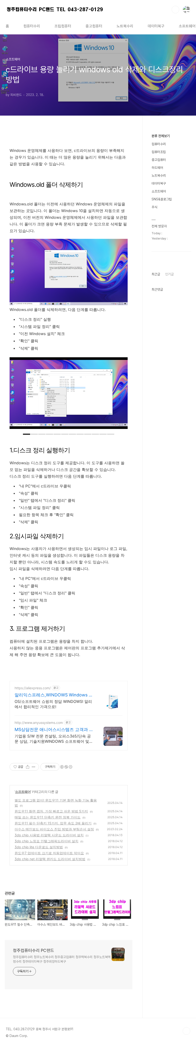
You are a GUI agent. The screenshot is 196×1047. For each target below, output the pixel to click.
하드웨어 (157, 168)
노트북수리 (125, 26)
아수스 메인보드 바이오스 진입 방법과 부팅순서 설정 (54, 829)
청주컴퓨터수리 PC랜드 (33, 950)
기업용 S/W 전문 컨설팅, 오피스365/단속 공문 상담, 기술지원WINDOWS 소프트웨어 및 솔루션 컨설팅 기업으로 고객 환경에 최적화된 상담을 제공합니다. (54, 739)
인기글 (169, 274)
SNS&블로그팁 (162, 199)
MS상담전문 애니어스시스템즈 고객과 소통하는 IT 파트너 (54, 729)
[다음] (120, 395)
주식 (154, 207)
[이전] (17, 395)
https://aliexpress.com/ (33, 688)
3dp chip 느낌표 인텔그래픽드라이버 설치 (46, 841)
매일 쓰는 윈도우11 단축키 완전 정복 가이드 (48, 817)
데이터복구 (156, 26)
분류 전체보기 (161, 136)
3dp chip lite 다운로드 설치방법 (39, 847)
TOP (186, 1031)
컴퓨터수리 (31, 26)
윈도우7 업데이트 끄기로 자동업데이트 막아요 (49, 853)
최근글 (156, 274)
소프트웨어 (23, 792)
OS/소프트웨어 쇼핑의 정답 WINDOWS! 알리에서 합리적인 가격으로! (53, 704)
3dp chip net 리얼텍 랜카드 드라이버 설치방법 (50, 859)
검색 (175, 9)
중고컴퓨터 (94, 26)
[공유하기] (28, 766)
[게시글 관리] (34, 766)
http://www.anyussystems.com (39, 723)
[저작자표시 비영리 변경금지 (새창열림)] (66, 767)
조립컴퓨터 (62, 26)
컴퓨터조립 (159, 152)
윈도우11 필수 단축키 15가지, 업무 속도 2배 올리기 (53, 823)
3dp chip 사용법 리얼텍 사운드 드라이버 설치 (49, 835)
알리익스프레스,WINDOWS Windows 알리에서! (54, 695)
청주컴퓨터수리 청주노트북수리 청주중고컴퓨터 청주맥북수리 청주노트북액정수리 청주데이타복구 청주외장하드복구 (61, 959)
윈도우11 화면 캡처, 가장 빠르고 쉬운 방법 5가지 (51, 811)
